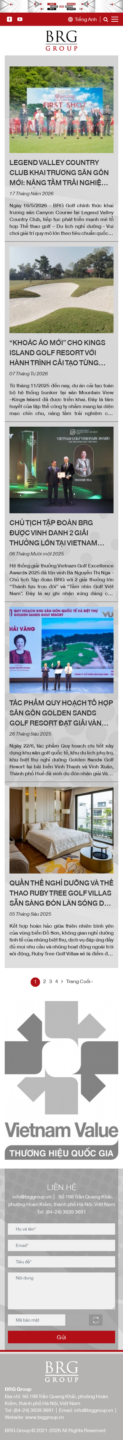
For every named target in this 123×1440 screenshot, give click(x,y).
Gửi (61, 1337)
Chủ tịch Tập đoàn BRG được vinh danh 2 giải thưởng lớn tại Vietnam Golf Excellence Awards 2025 (57, 533)
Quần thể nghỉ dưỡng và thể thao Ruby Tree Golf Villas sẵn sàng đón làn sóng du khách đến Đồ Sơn (61, 893)
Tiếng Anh (86, 19)
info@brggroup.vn (30, 1196)
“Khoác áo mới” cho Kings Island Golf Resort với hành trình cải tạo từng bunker (57, 353)
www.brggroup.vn (44, 1417)
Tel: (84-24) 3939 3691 (61, 1212)
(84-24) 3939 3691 (34, 1410)
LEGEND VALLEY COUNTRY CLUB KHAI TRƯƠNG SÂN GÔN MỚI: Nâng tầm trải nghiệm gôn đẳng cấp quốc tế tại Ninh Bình (59, 173)
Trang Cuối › (79, 981)
